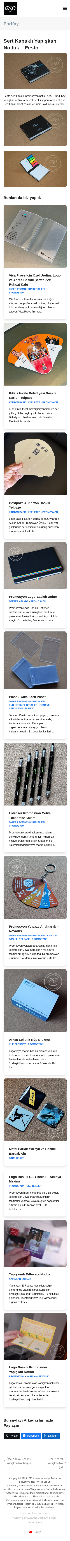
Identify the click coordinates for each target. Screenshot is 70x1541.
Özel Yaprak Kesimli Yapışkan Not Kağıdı (17, 1461)
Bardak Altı (16, 1158)
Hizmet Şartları (35, 1522)
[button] (65, 8)
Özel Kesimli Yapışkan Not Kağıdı (52, 1463)
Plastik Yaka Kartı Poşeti (27, 697)
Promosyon (16, 293)
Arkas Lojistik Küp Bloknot (29, 1040)
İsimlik (29, 708)
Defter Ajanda (18, 601)
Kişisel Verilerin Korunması (35, 1513)
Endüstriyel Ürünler (23, 705)
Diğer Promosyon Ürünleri (27, 289)
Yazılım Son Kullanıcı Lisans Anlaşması (35, 1517)
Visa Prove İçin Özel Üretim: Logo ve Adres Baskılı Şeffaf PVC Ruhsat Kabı (35, 279)
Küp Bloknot (17, 1044)
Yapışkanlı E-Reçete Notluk (29, 1274)
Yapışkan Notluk (20, 1279)
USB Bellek (34, 1186)
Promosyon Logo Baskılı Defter (33, 596)
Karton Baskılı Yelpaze (24, 402)
